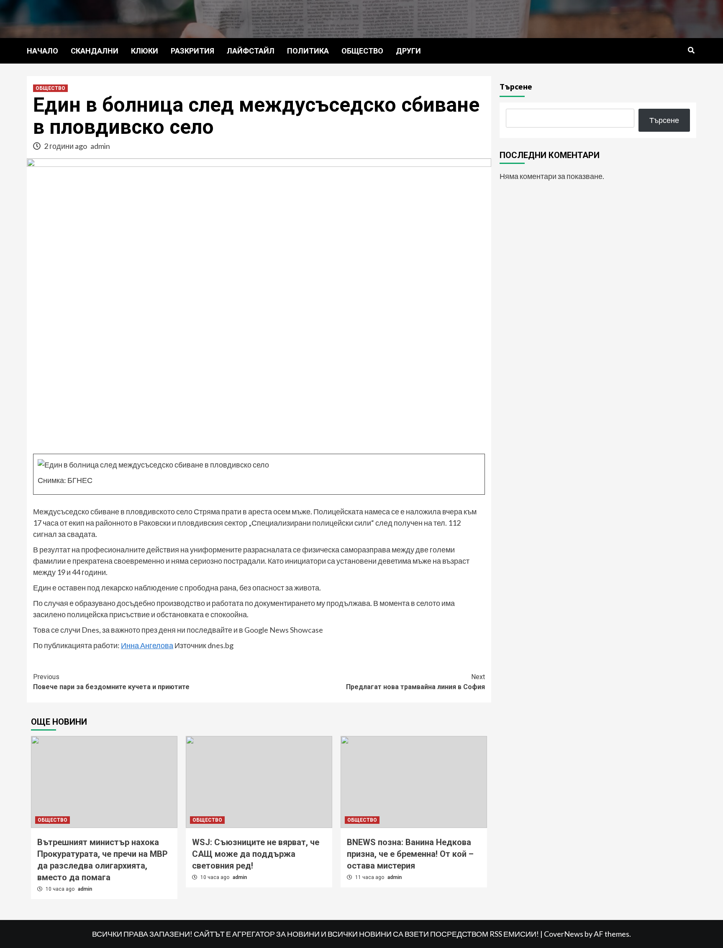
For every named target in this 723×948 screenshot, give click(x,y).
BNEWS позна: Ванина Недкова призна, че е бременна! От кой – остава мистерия (410, 854)
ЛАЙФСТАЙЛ (250, 50)
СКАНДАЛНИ (94, 50)
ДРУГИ (408, 50)
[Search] (691, 51)
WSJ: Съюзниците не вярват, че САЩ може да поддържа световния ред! (255, 854)
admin (100, 146)
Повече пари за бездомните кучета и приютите (111, 682)
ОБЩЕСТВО (362, 50)
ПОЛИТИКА (308, 50)
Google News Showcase (283, 629)
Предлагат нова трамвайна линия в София (415, 682)
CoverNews (563, 933)
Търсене (516, 86)
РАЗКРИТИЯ (192, 50)
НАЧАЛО (42, 50)
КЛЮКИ (144, 50)
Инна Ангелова (147, 645)
